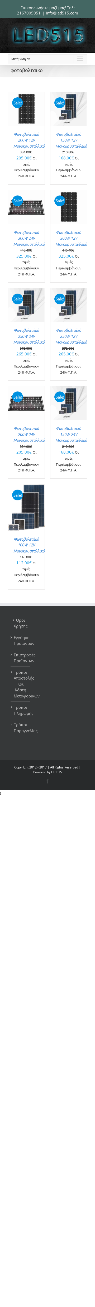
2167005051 (29, 13)
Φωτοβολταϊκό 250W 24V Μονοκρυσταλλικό (29, 336)
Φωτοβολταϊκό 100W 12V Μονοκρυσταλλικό (29, 545)
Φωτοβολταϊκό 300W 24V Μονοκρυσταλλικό (29, 238)
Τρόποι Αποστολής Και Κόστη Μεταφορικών (20, 684)
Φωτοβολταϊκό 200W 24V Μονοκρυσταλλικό (29, 434)
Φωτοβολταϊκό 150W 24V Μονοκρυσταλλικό (71, 434)
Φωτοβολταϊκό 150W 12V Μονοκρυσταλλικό (71, 140)
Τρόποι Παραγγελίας (20, 727)
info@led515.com (62, 13)
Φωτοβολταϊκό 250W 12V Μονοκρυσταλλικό (71, 336)
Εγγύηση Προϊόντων (20, 640)
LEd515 (56, 772)
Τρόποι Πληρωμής (20, 710)
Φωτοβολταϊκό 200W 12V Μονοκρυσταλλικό (29, 140)
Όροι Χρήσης (20, 623)
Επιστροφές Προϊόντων (20, 657)
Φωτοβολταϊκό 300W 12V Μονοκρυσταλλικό (71, 238)
